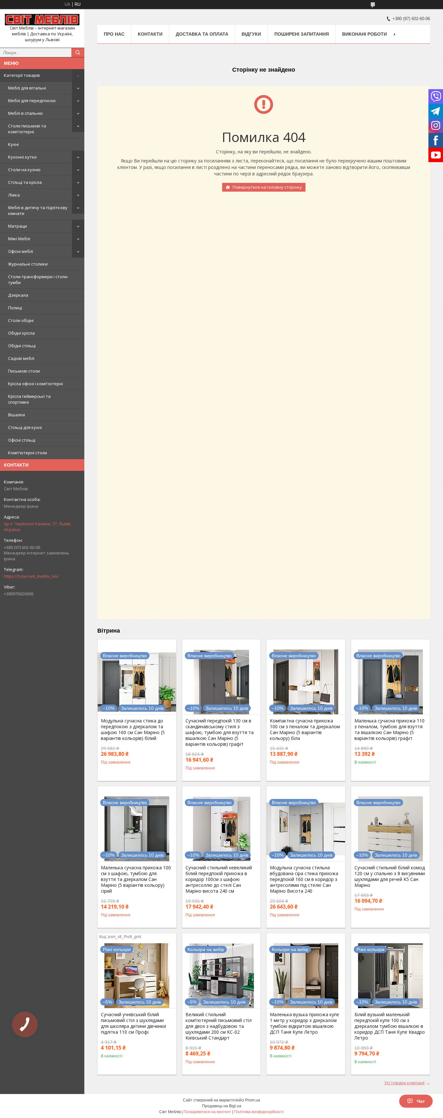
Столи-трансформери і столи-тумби (38, 279)
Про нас (114, 34)
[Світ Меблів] (42, 19)
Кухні (13, 144)
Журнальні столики (28, 264)
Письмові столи (24, 371)
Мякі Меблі (19, 239)
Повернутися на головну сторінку (267, 187)
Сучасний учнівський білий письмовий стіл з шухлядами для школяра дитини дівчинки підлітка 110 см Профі (133, 1023)
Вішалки (16, 415)
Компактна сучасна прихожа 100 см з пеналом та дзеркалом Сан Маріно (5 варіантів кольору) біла (305, 729)
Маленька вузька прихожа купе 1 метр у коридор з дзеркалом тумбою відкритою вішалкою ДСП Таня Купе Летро (304, 1023)
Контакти (150, 34)
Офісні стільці (21, 440)
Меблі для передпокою (32, 100)
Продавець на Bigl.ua (221, 1106)
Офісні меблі (20, 251)
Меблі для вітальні (27, 88)
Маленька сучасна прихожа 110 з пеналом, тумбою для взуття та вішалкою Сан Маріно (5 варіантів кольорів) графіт (389, 729)
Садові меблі (21, 358)
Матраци (17, 226)
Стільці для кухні (25, 427)
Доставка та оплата (202, 34)
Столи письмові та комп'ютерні (27, 129)
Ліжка (14, 195)
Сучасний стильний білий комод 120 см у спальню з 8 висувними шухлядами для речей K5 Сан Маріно (389, 876)
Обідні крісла (21, 333)
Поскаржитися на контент (207, 1112)
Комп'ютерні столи (27, 453)
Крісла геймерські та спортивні (29, 399)
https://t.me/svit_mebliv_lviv (31, 576)
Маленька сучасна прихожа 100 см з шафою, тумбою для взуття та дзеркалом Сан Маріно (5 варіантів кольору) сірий (136, 879)
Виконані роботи (364, 34)
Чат (421, 1101)
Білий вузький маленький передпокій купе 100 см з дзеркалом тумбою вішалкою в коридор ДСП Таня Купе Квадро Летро (389, 1026)
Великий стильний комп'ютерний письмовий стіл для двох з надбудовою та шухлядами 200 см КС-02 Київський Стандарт (219, 1026)
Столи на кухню (24, 169)
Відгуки (251, 34)
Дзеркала (18, 295)
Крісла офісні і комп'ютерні (35, 384)
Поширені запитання (301, 34)
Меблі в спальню (25, 113)
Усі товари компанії (404, 1083)
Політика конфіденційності (259, 1112)
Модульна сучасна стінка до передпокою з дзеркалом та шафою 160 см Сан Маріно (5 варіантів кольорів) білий (133, 729)
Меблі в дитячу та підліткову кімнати (37, 210)
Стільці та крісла (25, 182)
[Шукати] (77, 52)
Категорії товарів (22, 75)
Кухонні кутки (22, 157)
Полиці (15, 308)
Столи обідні (21, 320)
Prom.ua (252, 1100)
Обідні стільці (22, 346)
